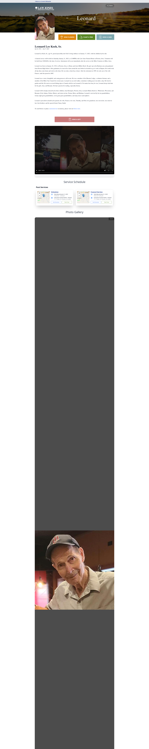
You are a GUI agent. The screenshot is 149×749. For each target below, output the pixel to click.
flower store (77, 108)
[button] (44, 195)
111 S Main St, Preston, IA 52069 (62, 199)
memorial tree (53, 108)
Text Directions (56, 202)
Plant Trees (66, 202)
